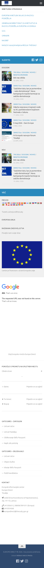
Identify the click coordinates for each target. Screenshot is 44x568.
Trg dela (16, 72)
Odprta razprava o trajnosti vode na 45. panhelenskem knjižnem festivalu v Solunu (27, 109)
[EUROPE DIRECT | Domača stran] (8, 3)
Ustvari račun (9, 426)
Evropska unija (8, 220)
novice (32, 72)
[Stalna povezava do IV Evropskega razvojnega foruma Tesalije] (7, 136)
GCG (3, 31)
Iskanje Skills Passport (12, 467)
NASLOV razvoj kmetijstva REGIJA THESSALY (19, 45)
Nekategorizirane (20, 75)
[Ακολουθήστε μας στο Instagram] (40, 59)
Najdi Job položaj (11, 443)
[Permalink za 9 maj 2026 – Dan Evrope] (7, 124)
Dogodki (25, 72)
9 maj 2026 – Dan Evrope (23, 123)
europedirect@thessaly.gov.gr (16, 511)
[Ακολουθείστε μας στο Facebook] (32, 59)
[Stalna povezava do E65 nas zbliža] (7, 76)
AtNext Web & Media (24, 555)
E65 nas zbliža (19, 78)
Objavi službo (9, 462)
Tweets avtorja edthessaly (12, 212)
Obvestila (17, 86)
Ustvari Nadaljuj (10, 432)
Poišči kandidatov (11, 473)
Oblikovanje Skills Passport (14, 437)
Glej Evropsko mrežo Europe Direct (22, 354)
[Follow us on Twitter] (36, 59)
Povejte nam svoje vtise (11, 233)
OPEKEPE (5, 36)
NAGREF (5, 40)
